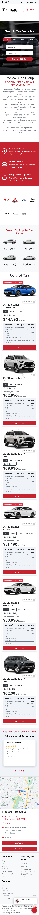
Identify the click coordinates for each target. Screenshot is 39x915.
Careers (5, 891)
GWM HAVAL (7, 871)
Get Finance (19, 347)
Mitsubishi (6, 866)
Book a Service (27, 864)
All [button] (7, 39)
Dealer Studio (16, 913)
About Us (5, 885)
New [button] (14, 39)
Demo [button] (31, 39)
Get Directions (19, 849)
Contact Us (19, 843)
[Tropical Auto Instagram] (6, 2)
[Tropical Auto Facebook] (3, 2)
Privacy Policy (7, 893)
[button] (34, 18)
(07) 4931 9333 (29, 2)
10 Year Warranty (28, 871)
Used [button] (23, 39)
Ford (3, 861)
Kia (3, 863)
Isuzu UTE (6, 869)
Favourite (26, 302)
